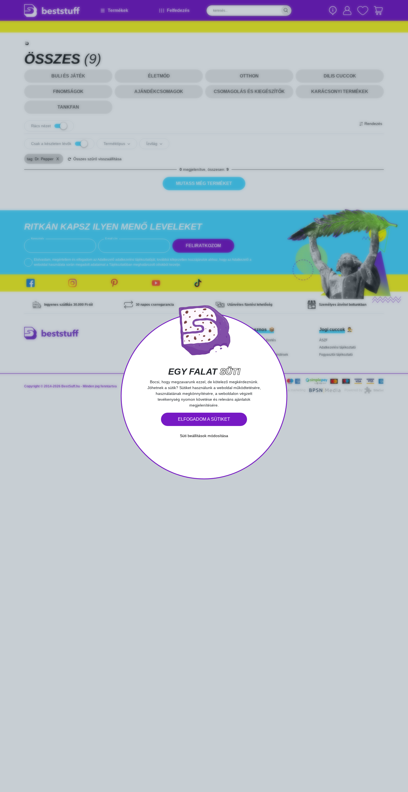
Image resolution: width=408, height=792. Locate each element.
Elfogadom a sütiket (204, 419)
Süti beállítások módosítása (204, 435)
